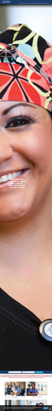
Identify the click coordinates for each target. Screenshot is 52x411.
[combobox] (15, 372)
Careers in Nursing (37, 396)
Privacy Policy (30, 408)
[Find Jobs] (39, 372)
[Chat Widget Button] (50, 409)
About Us (20, 3)
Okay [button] (46, 408)
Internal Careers (27, 3)
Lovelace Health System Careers (36, 3)
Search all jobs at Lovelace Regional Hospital (15, 397)
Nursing (23, 3)
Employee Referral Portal (45, 3)
